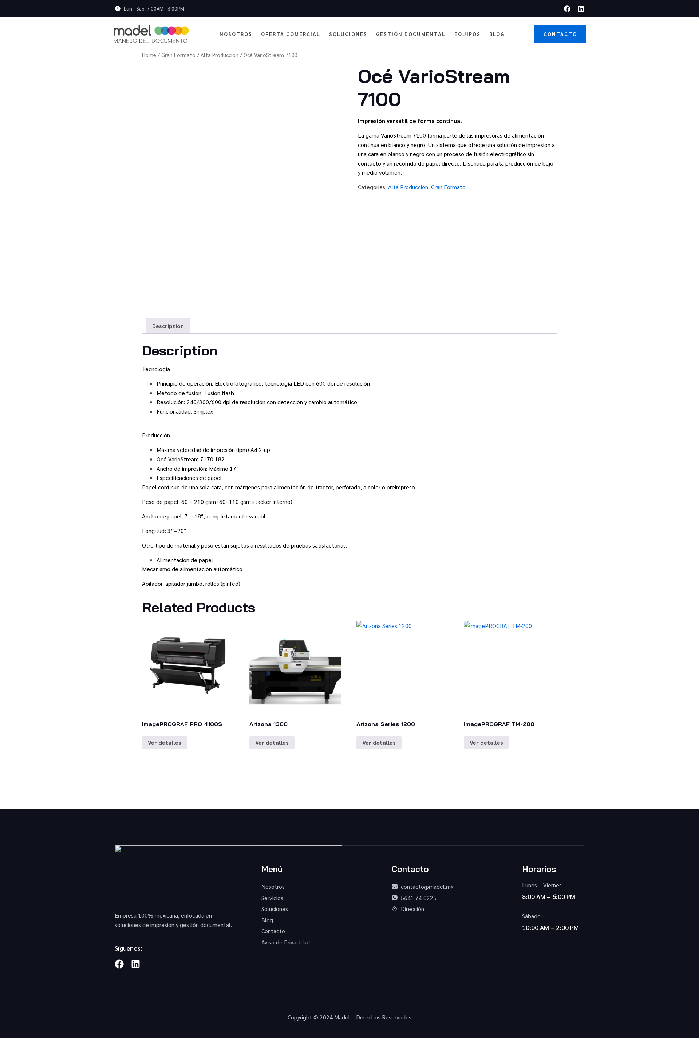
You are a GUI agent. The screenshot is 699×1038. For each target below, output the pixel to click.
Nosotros (236, 34)
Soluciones (348, 34)
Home (149, 54)
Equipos (467, 34)
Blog (497, 34)
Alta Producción (219, 54)
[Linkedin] (581, 8)
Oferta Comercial (290, 34)
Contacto (560, 34)
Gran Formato (178, 54)
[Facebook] (567, 8)
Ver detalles (164, 742)
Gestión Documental (411, 34)
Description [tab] (168, 326)
